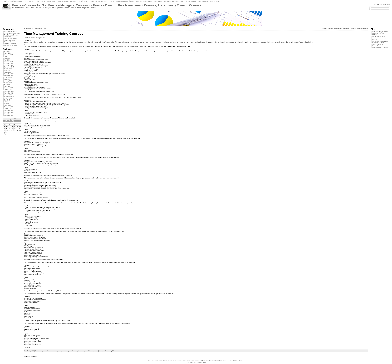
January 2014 (8, 89)
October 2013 (8, 95)
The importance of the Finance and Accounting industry (379, 38)
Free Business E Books (11, 35)
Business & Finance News (12, 33)
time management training (69, 351)
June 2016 (7, 79)
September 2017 (9, 67)
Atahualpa (203, 362)
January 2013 (8, 108)
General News (8, 37)
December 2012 (8, 110)
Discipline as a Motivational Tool (35, 28)
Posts (377, 4)
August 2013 (8, 98)
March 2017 (7, 70)
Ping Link (27, 347)
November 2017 (8, 65)
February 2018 (8, 62)
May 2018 (7, 58)
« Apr (4, 134)
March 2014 (7, 86)
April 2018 (7, 60)
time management (56, 351)
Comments (386, 4)
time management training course (88, 351)
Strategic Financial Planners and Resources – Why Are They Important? (344, 28)
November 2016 (8, 75)
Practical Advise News (10, 43)
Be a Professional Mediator (380, 47)
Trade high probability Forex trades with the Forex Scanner (380, 33)
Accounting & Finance (10, 31)
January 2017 (8, 72)
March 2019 (7, 53)
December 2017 (8, 63)
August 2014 (8, 82)
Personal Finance (9, 42)
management (42, 351)
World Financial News (10, 45)
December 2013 (8, 91)
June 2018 (7, 56)
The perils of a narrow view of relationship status (380, 41)
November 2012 (8, 112)
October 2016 (8, 77)
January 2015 (8, 81)
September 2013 (9, 96)
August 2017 (8, 69)
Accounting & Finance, (112, 351)
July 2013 (7, 100)
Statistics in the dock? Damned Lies (378, 45)
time (48, 351)
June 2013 (7, 102)
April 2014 (7, 84)
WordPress (196, 362)
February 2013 (8, 107)
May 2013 (7, 103)
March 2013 (7, 105)
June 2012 (7, 114)
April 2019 (7, 51)
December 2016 (8, 74)
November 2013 (8, 93)
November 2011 (8, 115)
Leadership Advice (9, 40)
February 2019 (8, 55)
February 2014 (8, 88)
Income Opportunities (10, 38)
